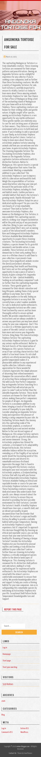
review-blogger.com (22, 746)
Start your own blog (10, 667)
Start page (7, 661)
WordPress (24, 732)
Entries (24, 728)
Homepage (7, 654)
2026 (3, 701)
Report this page (13, 609)
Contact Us (12, 753)
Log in (5, 648)
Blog (3, 715)
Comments (7, 732)
